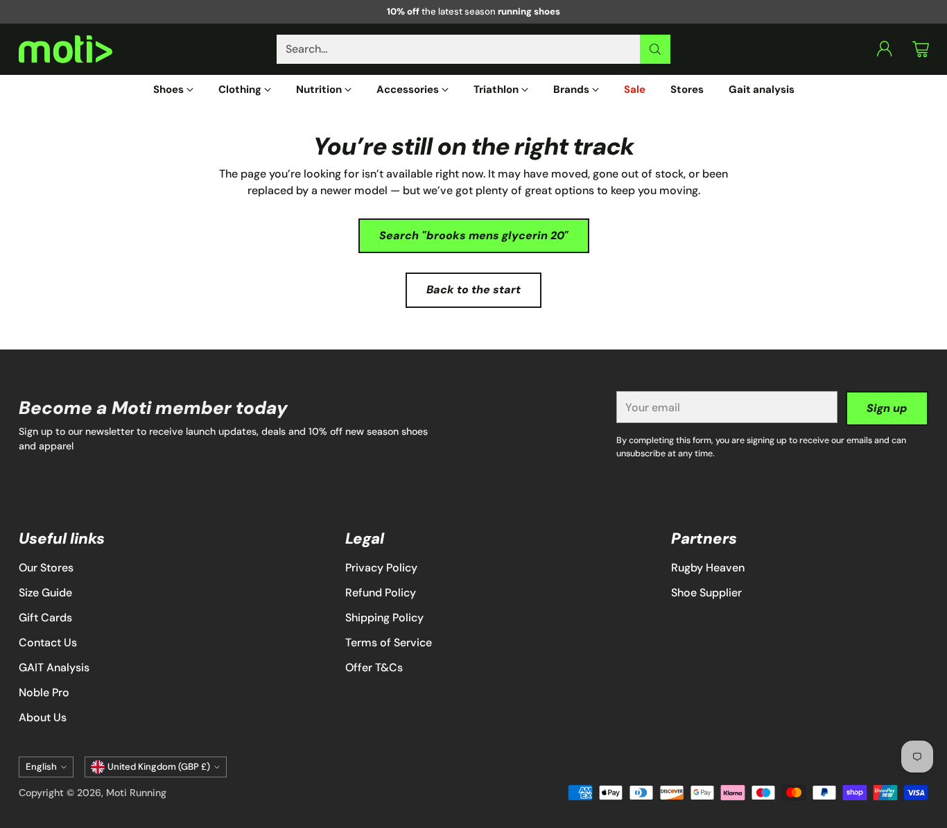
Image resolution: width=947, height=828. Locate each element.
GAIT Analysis (54, 667)
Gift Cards (45, 617)
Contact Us (48, 642)
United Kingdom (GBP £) (158, 767)
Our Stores (46, 567)
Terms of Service (388, 642)
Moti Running (136, 792)
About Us (43, 717)
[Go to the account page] (884, 49)
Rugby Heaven (708, 567)
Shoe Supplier (706, 592)
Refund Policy (380, 592)
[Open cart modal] (920, 49)
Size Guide (45, 592)
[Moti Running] (65, 49)
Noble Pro (44, 692)
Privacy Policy (381, 567)
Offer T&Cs (374, 667)
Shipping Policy (384, 617)
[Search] (655, 49)
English (41, 767)
